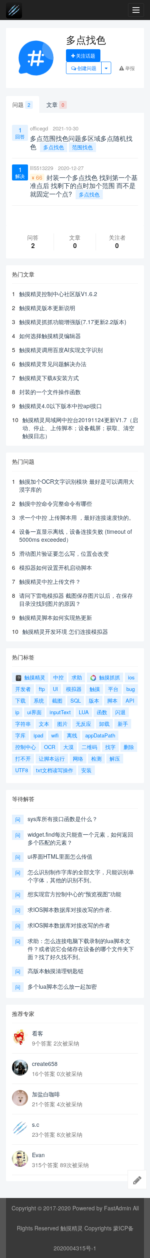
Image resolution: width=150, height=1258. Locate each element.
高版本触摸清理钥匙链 (56, 971)
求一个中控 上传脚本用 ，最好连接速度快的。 (76, 517)
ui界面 (34, 712)
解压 (115, 758)
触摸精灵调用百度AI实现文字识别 (61, 350)
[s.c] (20, 1128)
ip (17, 712)
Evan (38, 1155)
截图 (57, 700)
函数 (102, 712)
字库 (20, 735)
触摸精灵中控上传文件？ (50, 581)
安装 (86, 770)
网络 (78, 758)
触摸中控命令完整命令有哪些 (55, 503)
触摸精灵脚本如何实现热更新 (55, 617)
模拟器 (74, 689)
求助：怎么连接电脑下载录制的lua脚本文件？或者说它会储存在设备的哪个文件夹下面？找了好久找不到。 (81, 949)
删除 (129, 747)
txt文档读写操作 (54, 770)
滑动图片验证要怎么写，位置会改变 (64, 553)
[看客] (20, 1037)
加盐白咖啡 (46, 1094)
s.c (35, 1124)
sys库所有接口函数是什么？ (63, 819)
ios (131, 677)
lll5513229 (41, 168)
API (130, 700)
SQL (75, 700)
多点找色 (53, 147)
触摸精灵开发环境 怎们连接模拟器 (65, 631)
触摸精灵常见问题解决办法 (52, 364)
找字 (110, 747)
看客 (37, 1033)
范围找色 (82, 147)
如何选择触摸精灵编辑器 (50, 336)
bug (130, 689)
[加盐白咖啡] (20, 1098)
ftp (42, 689)
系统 (39, 700)
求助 (77, 677)
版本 (94, 700)
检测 (96, 758)
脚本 (112, 700)
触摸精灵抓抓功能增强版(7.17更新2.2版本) (72, 322)
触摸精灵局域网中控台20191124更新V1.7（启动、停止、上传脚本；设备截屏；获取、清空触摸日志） (80, 428)
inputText (60, 712)
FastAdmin (117, 1208)
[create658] (20, 1068)
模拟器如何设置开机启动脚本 (55, 567)
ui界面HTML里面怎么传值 (60, 856)
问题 (21, 104)
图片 (62, 723)
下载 (20, 700)
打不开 (23, 758)
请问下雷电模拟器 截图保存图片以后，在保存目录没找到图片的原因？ (76, 599)
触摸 (95, 689)
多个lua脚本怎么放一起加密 (62, 986)
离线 (72, 735)
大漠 (68, 747)
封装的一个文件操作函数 (50, 392)
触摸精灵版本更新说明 (47, 308)
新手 (123, 723)
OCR (49, 747)
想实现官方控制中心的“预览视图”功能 (74, 894)
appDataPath (100, 735)
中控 (58, 677)
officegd (39, 128)
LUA (84, 712)
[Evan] (20, 1159)
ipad (38, 735)
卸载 (104, 723)
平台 (113, 689)
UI (55, 689)
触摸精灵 (34, 677)
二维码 (89, 747)
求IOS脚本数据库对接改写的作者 (69, 925)
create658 (45, 1064)
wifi (55, 735)
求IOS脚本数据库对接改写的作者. (70, 909)
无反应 (83, 723)
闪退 (120, 712)
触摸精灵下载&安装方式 (49, 378)
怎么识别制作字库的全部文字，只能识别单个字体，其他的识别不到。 (81, 876)
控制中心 (25, 747)
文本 (44, 723)
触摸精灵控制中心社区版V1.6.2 (58, 294)
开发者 (23, 689)
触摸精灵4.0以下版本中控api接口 (60, 406)
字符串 (23, 723)
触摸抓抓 (109, 677)
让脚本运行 (52, 758)
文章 (55, 104)
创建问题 (86, 67)
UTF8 (21, 770)
